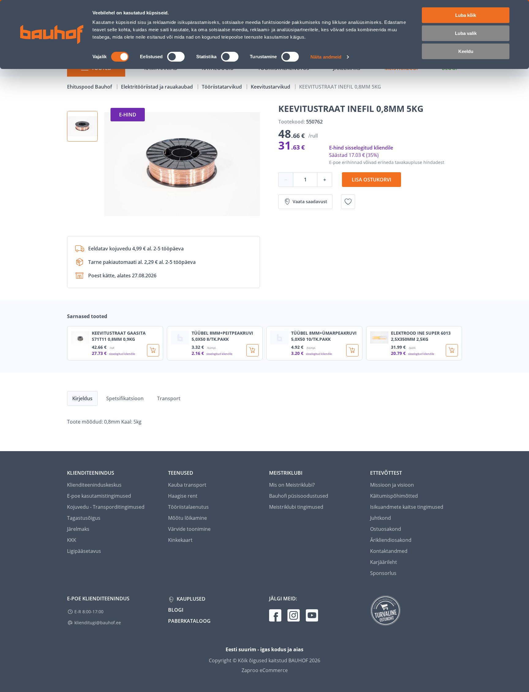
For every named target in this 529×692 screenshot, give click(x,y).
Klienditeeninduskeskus (94, 484)
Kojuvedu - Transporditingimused (105, 507)
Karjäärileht (383, 562)
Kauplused (190, 598)
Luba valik (466, 33)
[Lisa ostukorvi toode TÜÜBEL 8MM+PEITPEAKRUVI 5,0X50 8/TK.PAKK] (252, 350)
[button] (82, 126)
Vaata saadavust (310, 201)
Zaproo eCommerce (265, 670)
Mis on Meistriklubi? (292, 484)
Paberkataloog (189, 621)
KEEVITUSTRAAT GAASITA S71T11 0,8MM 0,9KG (119, 336)
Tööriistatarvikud (222, 86)
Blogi (175, 609)
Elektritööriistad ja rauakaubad (157, 86)
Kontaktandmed (388, 551)
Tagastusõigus (83, 518)
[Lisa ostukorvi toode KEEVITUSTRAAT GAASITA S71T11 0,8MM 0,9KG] (153, 350)
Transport (168, 398)
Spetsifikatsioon (125, 398)
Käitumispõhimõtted (394, 495)
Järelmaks (78, 529)
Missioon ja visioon (392, 484)
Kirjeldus (82, 398)
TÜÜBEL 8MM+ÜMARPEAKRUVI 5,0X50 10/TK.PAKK (324, 336)
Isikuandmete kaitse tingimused (406, 507)
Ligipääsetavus (84, 551)
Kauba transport (187, 484)
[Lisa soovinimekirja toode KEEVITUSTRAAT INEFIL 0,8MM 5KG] (348, 201)
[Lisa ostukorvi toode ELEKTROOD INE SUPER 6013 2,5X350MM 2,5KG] (452, 350)
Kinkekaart (180, 540)
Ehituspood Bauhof (90, 86)
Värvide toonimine (189, 529)
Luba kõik (465, 15)
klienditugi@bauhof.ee (97, 622)
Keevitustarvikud (271, 86)
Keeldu (465, 51)
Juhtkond (380, 518)
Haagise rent (182, 495)
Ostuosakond (385, 529)
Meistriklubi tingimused (296, 507)
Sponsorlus (383, 573)
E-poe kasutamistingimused (99, 495)
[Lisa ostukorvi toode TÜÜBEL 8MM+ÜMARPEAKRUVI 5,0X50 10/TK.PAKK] (352, 350)
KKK (71, 540)
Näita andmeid (325, 56)
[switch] (176, 57)
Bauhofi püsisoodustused (298, 495)
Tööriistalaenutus (188, 507)
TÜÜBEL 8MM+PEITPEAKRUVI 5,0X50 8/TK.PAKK (222, 336)
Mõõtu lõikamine (187, 518)
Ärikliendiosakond (390, 540)
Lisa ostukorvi (371, 179)
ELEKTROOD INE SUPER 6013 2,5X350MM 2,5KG (421, 336)
